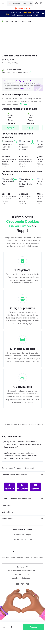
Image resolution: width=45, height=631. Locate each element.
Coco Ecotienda (14, 69)
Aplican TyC (34, 15)
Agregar (10, 128)
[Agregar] (15, 142)
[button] (22, 8)
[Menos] (4, 627)
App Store (9, 488)
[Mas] (18, 627)
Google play (22, 488)
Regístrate (27, 12)
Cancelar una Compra (22, 535)
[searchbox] (20, 3)
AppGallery (36, 488)
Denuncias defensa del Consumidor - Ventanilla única (22, 557)
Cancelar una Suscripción (22, 539)
